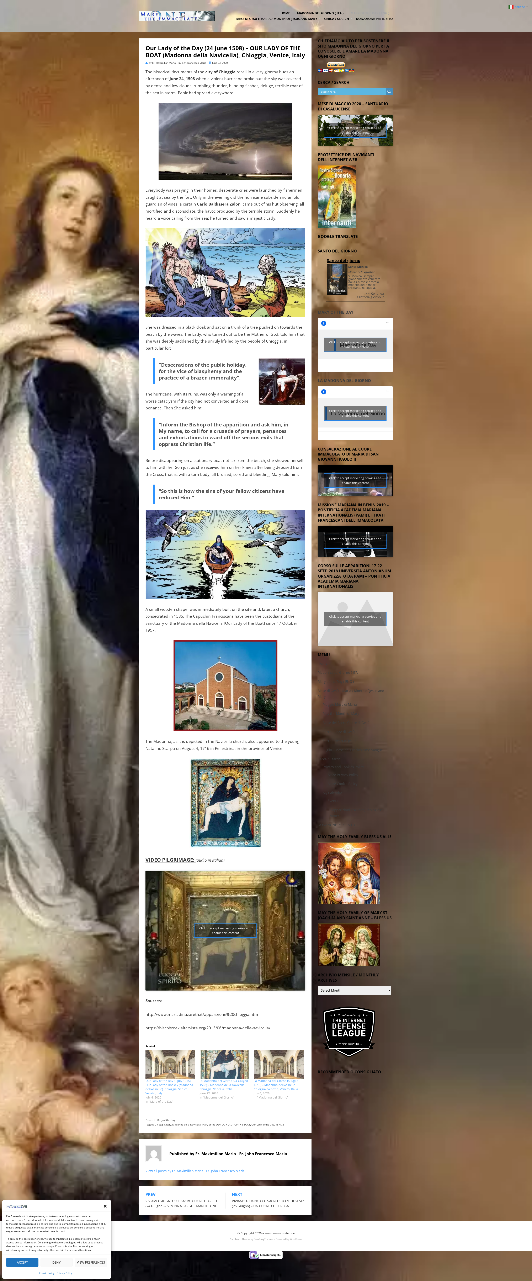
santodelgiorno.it (370, 297)
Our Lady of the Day (262, 1124)
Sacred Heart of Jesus (339, 740)
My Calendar (332, 793)
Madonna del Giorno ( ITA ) (320, 13)
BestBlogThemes (263, 1239)
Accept (22, 1262)
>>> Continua (374, 293)
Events (333, 800)
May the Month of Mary (341, 713)
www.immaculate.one (280, 1233)
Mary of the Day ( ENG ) (370, 13)
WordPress (296, 1239)
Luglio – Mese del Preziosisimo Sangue (353, 750)
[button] (105, 1206)
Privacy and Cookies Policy (343, 767)
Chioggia (160, 1124)
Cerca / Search (336, 19)
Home (285, 13)
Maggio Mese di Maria (340, 704)
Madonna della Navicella (186, 1124)
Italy (168, 1124)
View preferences (91, 1262)
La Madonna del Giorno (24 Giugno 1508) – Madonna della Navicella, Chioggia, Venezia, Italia (224, 1085)
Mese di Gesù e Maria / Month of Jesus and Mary (276, 19)
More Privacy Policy (343, 775)
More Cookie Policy (342, 783)
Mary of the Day (166, 1120)
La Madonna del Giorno (344, 380)
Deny (56, 1262)
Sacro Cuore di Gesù (339, 732)
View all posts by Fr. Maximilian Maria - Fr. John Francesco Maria (195, 1171)
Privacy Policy (64, 1273)
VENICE (280, 1124)
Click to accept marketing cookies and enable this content (225, 930)
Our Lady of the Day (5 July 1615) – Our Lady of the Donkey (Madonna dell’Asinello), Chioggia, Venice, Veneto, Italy (169, 1087)
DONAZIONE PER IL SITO (374, 19)
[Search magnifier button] (389, 91)
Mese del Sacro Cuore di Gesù (346, 722)
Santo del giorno (343, 260)
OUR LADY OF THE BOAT (236, 1124)
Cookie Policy (46, 1273)
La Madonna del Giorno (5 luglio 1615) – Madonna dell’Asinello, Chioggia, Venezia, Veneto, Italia (276, 1085)
